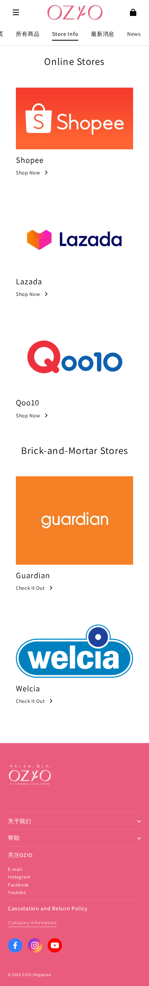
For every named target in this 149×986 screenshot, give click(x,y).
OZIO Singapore (36, 974)
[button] (16, 12)
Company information (32, 922)
